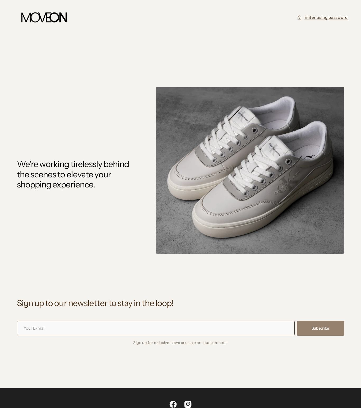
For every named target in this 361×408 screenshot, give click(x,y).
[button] (322, 18)
